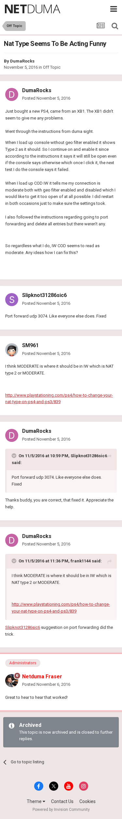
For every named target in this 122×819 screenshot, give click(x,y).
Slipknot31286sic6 (44, 295)
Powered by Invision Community (61, 809)
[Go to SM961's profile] (11, 349)
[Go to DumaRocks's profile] (11, 94)
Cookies (87, 801)
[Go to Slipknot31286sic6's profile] (11, 299)
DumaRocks (22, 61)
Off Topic (52, 67)
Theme (35, 801)
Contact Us (62, 801)
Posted (46, 98)
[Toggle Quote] (15, 455)
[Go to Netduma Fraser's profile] (11, 680)
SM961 (30, 345)
